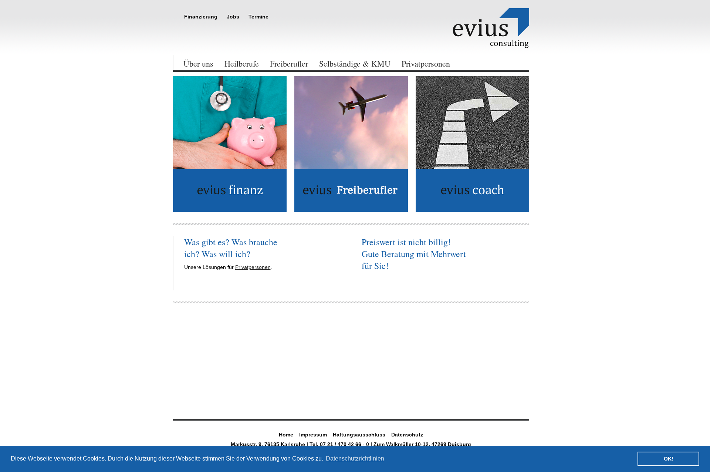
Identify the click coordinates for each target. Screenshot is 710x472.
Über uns (198, 63)
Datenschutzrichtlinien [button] (355, 458)
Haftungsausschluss (359, 435)
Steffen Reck (291, 391)
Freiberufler (289, 63)
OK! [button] (668, 459)
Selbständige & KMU (354, 63)
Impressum (313, 435)
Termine (258, 17)
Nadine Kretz (382, 391)
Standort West (475, 391)
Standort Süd (200, 391)
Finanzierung (200, 17)
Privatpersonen (426, 63)
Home (286, 435)
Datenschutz (407, 435)
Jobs (233, 17)
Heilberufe (241, 63)
